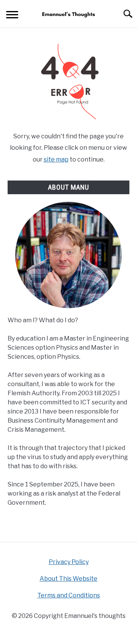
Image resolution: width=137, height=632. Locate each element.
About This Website (68, 578)
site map (56, 159)
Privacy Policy (69, 561)
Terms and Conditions (68, 595)
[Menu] (12, 16)
